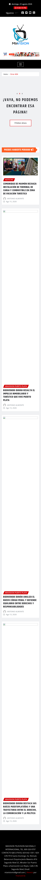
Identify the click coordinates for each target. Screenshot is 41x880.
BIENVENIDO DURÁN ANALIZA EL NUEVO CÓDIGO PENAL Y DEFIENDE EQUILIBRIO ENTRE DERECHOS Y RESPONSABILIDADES (20, 602)
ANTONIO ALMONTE (15, 198)
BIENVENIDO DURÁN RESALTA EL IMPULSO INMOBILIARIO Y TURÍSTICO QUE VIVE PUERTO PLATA (19, 395)
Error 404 (14, 74)
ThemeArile (20, 876)
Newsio (30, 872)
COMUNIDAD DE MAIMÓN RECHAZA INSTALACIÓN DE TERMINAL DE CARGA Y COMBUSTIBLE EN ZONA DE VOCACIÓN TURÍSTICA (20, 189)
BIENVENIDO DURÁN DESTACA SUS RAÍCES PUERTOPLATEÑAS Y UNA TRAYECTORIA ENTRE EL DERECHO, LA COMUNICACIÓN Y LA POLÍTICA (20, 808)
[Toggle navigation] (20, 64)
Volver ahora (21, 123)
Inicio (6, 74)
